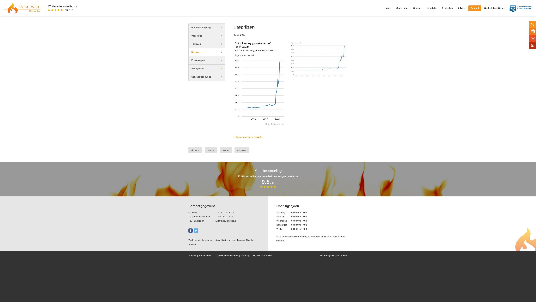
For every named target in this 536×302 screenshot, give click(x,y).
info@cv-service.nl (227, 221)
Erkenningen (198, 60)
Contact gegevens (201, 77)
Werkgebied (197, 68)
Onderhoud (402, 8)
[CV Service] (22, 8)
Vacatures (196, 36)
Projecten (447, 8)
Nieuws (195, 52)
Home (388, 8)
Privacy (192, 255)
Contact (475, 8)
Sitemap (245, 255)
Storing (417, 8)
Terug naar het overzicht (249, 137)
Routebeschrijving (201, 27)
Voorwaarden (205, 255)
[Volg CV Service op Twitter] (196, 230)
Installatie (431, 8)
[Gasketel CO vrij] (520, 8)
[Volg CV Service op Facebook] (190, 230)
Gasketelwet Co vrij (494, 8)
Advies (461, 8)
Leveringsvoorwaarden (227, 255)
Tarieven (196, 44)
